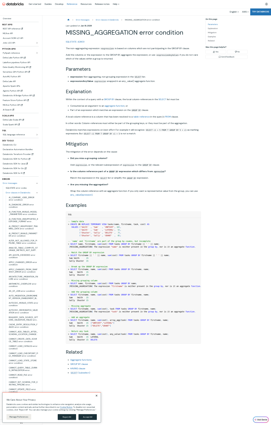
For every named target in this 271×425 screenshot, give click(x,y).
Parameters (213, 24)
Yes (217, 52)
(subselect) (80, 372)
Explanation (213, 28)
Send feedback (227, 57)
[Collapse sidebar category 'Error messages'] (37, 183)
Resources (86, 4)
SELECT (162, 99)
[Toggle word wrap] (192, 221)
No (238, 52)
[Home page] (68, 20)
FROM (168, 116)
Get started (35, 4)
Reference (72, 4)
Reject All (67, 417)
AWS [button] (244, 11)
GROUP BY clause (79, 364)
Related (211, 41)
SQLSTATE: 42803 (75, 41)
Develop (59, 4)
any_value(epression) (81, 194)
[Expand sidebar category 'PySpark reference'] (37, 53)
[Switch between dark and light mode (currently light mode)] (266, 4)
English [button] (233, 11)
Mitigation (212, 32)
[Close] (96, 396)
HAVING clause (77, 368)
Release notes (102, 4)
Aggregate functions (81, 359)
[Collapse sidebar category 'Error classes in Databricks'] (37, 193)
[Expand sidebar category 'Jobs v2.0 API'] (37, 43)
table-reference (141, 116)
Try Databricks (260, 11)
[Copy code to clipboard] (197, 221)
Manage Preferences (18, 417)
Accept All (87, 417)
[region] (51, 407)
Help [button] (115, 4)
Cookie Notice (66, 407)
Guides (48, 4)
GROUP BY (109, 99)
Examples (212, 36)
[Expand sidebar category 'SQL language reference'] (37, 135)
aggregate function (115, 105)
